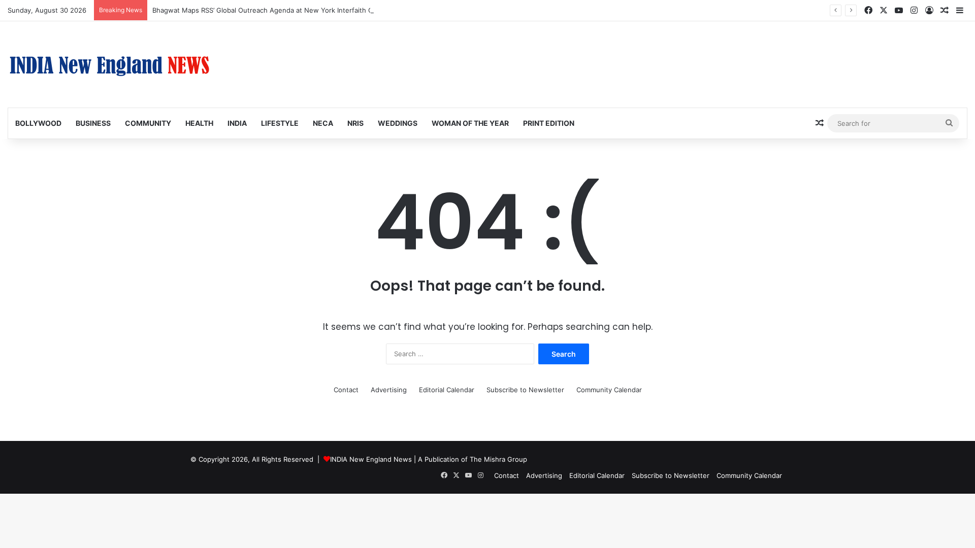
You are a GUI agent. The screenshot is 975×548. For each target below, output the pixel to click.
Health (199, 123)
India (237, 123)
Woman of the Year (470, 123)
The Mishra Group (498, 459)
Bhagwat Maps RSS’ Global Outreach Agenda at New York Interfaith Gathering (276, 10)
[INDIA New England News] (109, 64)
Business (93, 123)
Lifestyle (280, 123)
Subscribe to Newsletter (525, 390)
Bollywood (38, 123)
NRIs (355, 123)
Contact (346, 390)
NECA (323, 123)
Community (148, 123)
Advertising (389, 390)
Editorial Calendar (446, 390)
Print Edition (548, 123)
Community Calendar (609, 390)
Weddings (397, 123)
